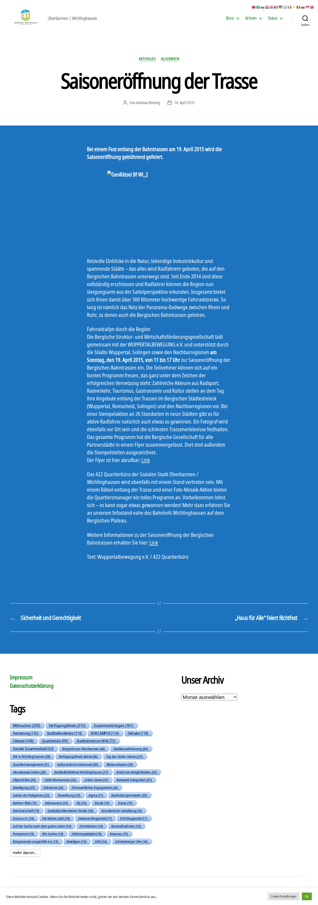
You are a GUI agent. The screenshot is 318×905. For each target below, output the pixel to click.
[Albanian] (254, 7)
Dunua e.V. (23, 818)
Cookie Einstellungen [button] (283, 896)
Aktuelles (147, 58)
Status (273, 18)
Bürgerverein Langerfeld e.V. (35, 841)
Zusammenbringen (113, 725)
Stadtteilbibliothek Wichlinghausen (81, 772)
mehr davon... (25, 852)
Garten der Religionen (31, 795)
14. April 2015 (184, 102)
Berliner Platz (25, 802)
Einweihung (69, 795)
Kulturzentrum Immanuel (77, 764)
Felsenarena (56, 802)
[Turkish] (312, 7)
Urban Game (96, 779)
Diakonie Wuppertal (95, 818)
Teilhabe (137, 733)
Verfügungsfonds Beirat (78, 756)
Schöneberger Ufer (131, 841)
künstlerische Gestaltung (122, 810)
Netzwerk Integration (134, 779)
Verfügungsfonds (67, 725)
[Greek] (285, 7)
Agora (96, 795)
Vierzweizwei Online (29, 772)
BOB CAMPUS (105, 733)
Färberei (23, 741)
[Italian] (289, 7)
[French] (276, 7)
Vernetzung (26, 733)
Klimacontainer (120, 764)
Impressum (21, 677)
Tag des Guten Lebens (124, 756)
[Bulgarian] (263, 7)
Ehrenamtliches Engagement (95, 787)
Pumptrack (23, 833)
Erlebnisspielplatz (86, 833)
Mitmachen (26, 725)
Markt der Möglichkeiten (137, 772)
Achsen (251, 18)
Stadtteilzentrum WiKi (96, 741)
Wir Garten (52, 833)
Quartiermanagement (31, 764)
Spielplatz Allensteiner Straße (70, 810)
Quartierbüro (55, 741)
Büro (230, 18)
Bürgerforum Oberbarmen (83, 748)
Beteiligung (24, 787)
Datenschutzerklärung (32, 685)
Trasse (125, 802)
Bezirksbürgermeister (129, 795)
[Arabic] (258, 7)
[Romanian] (298, 7)
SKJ (81, 802)
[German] (280, 7)
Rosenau (119, 833)
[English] (272, 7)
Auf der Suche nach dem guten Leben (42, 825)
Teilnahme (53, 787)
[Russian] (303, 7)
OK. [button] (307, 896)
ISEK (101, 841)
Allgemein (170, 58)
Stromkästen (91, 825)
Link (145, 460)
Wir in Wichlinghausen (31, 756)
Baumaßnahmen (126, 825)
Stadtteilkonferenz (64, 733)
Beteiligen (76, 841)
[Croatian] (267, 7)
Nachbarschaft (26, 810)
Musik (102, 802)
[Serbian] (307, 7)
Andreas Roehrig (148, 102)
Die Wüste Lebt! (56, 818)
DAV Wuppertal (133, 818)
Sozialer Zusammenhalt (33, 748)
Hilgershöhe (24, 779)
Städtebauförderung (130, 748)
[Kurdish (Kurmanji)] (294, 7)
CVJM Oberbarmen (60, 779)
